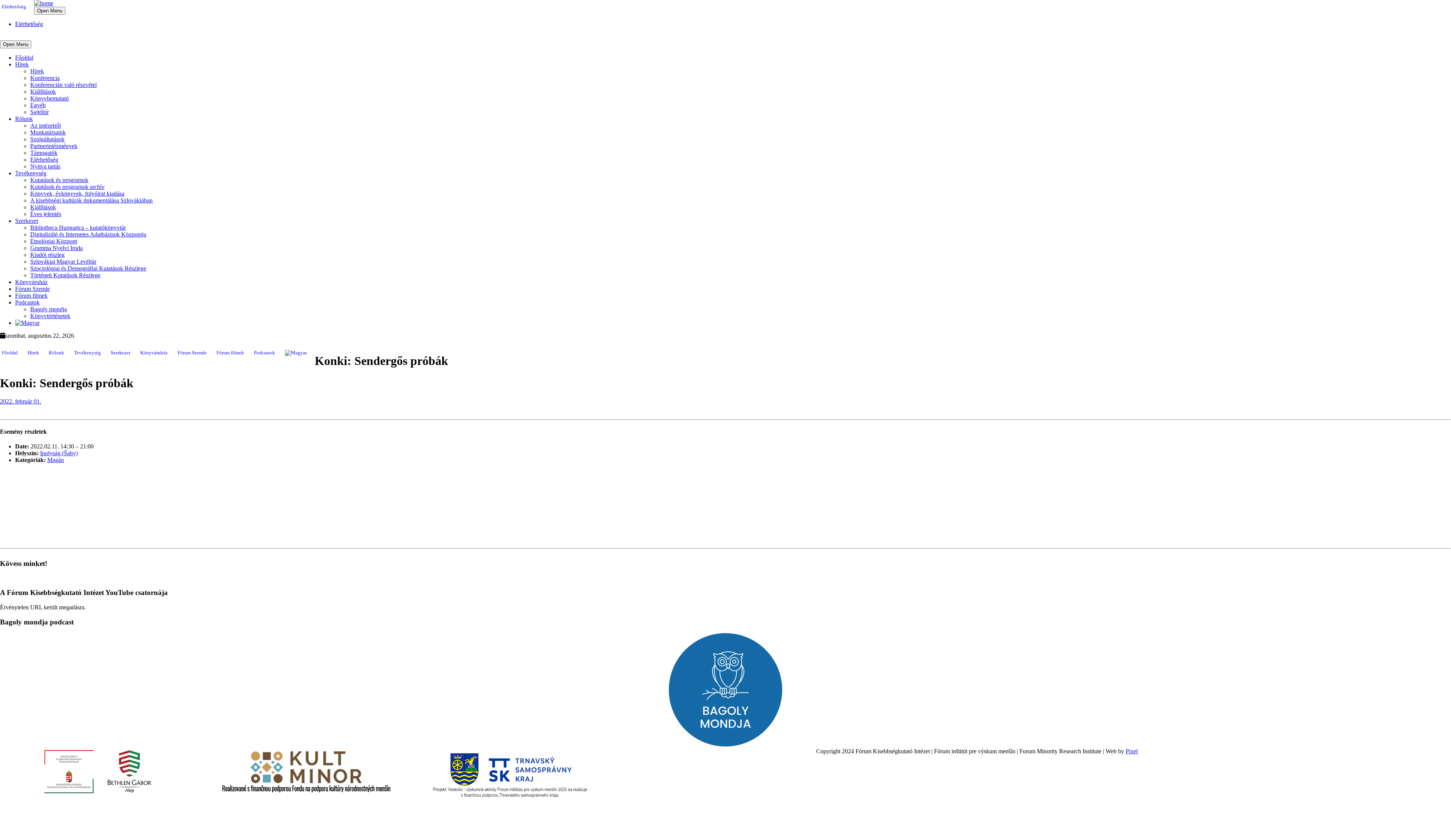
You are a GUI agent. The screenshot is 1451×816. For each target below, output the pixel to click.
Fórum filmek (31, 295)
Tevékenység (30, 173)
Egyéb (38, 105)
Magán (55, 460)
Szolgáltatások (47, 139)
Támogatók (43, 153)
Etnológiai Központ (53, 241)
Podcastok (27, 302)
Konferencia (45, 78)
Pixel (1132, 751)
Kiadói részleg (47, 255)
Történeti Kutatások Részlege (65, 275)
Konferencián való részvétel (63, 85)
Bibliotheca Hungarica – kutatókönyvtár (78, 227)
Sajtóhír (39, 112)
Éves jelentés (45, 214)
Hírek (22, 64)
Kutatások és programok (59, 180)
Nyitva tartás (45, 166)
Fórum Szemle (32, 289)
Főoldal (24, 57)
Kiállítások (43, 91)
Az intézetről (45, 125)
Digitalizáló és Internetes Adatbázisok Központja (88, 234)
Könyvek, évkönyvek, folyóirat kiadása (77, 193)
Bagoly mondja (48, 309)
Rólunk (24, 119)
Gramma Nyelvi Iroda (56, 248)
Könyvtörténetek (50, 316)
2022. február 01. (20, 401)
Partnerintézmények (53, 146)
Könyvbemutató (49, 98)
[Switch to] (27, 323)
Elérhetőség (14, 6)
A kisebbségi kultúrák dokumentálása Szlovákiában (91, 200)
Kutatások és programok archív (67, 187)
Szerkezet (26, 221)
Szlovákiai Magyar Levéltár (63, 261)
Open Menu (49, 11)
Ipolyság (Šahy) (59, 453)
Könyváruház (31, 282)
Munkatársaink (48, 132)
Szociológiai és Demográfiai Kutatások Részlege (88, 268)
